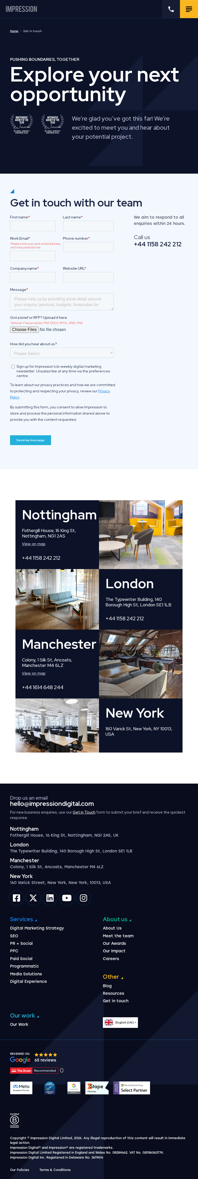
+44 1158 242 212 (158, 244)
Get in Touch (84, 812)
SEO (14, 936)
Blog (107, 986)
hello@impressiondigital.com (52, 803)
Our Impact (114, 951)
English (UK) (125, 1022)
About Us (112, 928)
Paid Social (21, 958)
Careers (111, 958)
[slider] (46, 1054)
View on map (33, 544)
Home (14, 31)
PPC (14, 951)
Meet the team (118, 936)
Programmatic (24, 966)
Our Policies (19, 1170)
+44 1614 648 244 (42, 687)
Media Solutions (26, 974)
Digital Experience (28, 981)
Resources (113, 993)
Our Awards (114, 943)
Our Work (19, 1024)
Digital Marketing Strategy (37, 928)
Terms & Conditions (55, 1170)
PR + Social (21, 943)
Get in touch (115, 1001)
